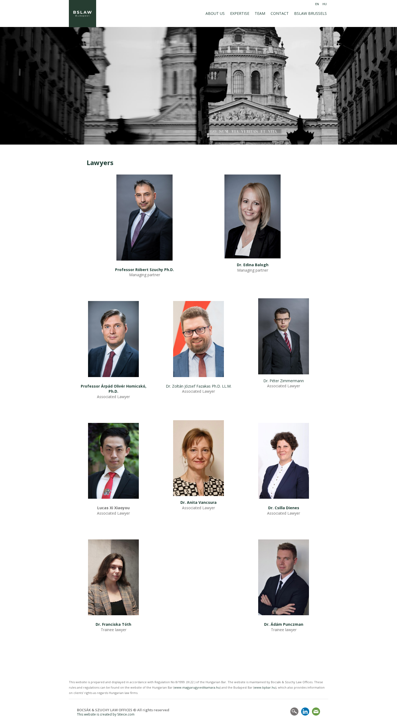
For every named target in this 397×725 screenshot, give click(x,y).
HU (324, 4)
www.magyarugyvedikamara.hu (197, 687)
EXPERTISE (239, 13)
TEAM (260, 13)
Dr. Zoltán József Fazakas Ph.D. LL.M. (198, 386)
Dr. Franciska (108, 624)
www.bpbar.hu (264, 687)
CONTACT (280, 13)
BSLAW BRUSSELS (310, 13)
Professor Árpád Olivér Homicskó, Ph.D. (113, 389)
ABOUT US (215, 13)
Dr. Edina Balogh (252, 264)
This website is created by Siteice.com (105, 714)
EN (317, 4)
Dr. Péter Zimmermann (283, 380)
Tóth (126, 624)
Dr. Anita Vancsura (198, 502)
